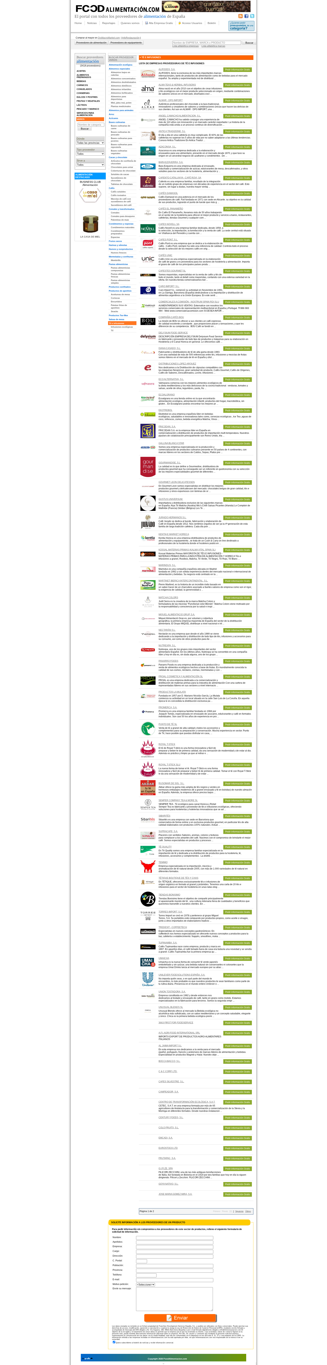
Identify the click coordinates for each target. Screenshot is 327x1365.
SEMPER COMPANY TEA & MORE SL (178, 800)
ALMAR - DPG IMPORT (171, 100)
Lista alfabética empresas (185, 46)
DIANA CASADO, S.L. (170, 348)
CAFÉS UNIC (165, 255)
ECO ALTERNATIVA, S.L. (171, 379)
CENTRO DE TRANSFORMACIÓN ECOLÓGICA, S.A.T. (187, 1102)
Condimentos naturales (122, 227)
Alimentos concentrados (123, 78)
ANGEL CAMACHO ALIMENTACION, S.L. (180, 115)
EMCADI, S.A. (166, 1137)
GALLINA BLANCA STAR (171, 443)
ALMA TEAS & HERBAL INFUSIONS (177, 84)
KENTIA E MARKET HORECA (174, 534)
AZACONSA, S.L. (167, 146)
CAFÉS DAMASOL (168, 193)
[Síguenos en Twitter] (252, 17)
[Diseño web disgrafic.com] (87, 1358)
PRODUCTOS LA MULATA (172, 692)
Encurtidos (116, 301)
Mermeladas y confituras (121, 257)
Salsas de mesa (116, 319)
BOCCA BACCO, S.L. (169, 1061)
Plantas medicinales (121, 106)
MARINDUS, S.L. (167, 565)
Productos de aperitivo (120, 291)
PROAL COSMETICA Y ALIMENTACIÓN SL (181, 676)
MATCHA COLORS (168, 597)
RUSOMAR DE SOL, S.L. (171, 783)
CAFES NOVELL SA (169, 224)
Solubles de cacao (120, 174)
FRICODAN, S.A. (167, 426)
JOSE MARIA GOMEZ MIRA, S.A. (175, 1194)
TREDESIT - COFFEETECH (173, 927)
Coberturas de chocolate (123, 171)
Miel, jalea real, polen (121, 103)
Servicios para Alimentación (85, 114)
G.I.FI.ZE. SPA (166, 1168)
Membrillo (116, 260)
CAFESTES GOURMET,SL (172, 270)
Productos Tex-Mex (118, 315)
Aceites (81, 71)
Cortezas (115, 298)
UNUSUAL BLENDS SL (171, 1007)
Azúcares (113, 118)
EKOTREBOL (165, 410)
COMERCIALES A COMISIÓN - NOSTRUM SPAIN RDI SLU (189, 301)
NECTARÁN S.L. (167, 630)
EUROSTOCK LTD (168, 1148)
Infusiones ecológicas (122, 327)
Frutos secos (115, 241)
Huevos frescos (118, 253)
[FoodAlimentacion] (118, 13)
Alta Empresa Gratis (161, 23)
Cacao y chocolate (118, 157)
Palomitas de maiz (120, 220)
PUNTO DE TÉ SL (168, 724)
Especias (115, 237)
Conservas (83, 93)
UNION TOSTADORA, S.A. (172, 991)
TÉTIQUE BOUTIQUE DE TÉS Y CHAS (178, 878)
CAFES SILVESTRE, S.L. (171, 1081)
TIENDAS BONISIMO (169, 894)
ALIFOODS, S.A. (167, 69)
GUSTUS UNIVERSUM (171, 499)
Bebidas (81, 81)
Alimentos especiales (119, 69)
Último (248, 1211)
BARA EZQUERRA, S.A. (171, 162)
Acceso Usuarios (192, 23)
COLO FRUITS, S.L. (169, 1127)
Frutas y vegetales (88, 101)
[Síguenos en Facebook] (246, 17)
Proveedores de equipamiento (126, 42)
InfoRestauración (131, 37)
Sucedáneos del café (121, 205)
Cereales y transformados (121, 209)
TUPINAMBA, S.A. (168, 942)
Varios (80, 119)
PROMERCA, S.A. (168, 707)
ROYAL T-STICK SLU (169, 764)
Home (78, 23)
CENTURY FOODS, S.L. (171, 1117)
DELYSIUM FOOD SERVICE (173, 332)
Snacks (114, 311)
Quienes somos (130, 23)
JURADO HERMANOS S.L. (172, 517)
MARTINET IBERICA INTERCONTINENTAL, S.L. (183, 580)
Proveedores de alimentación (91, 42)
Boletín (212, 23)
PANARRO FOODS (168, 661)
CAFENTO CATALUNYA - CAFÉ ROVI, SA (180, 177)
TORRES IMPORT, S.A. (170, 911)
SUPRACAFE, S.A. (168, 831)
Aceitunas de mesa (120, 294)
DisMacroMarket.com (109, 37)
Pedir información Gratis (237, 69)
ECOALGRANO (167, 394)
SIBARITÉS (164, 816)
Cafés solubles (118, 192)
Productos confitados (120, 287)
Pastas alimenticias (118, 264)
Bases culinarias (117, 122)
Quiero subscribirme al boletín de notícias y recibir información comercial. (145, 1343)
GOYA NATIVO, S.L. (168, 1184)
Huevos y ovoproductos (121, 249)
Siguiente (239, 1211)
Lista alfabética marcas (213, 46)
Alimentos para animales (121, 110)
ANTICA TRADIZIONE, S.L (172, 131)
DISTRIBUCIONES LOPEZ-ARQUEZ (177, 363)
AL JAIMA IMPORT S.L (170, 1045)
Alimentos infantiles (121, 89)
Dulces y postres (87, 97)
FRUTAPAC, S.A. (167, 1158)
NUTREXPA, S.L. (167, 645)
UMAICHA (164, 958)
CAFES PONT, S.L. (168, 239)
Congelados (84, 89)
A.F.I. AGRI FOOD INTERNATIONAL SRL (179, 1032)
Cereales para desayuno (123, 216)
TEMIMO (163, 862)
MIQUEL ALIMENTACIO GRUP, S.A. (177, 614)
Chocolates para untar (122, 167)
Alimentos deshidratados (123, 82)
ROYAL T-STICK (167, 744)
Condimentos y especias (121, 224)
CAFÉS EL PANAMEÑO (171, 208)
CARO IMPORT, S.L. (169, 286)
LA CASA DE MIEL (90, 236)
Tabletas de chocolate (122, 184)
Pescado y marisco (88, 109)
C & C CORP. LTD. (168, 1071)
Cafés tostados (118, 195)
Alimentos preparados (84, 76)
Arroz (111, 114)
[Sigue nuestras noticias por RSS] (240, 17)
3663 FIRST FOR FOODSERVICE (176, 1022)
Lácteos (82, 105)
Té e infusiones (116, 323)
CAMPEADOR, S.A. (169, 1091)
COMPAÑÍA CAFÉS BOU (171, 317)
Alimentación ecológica (120, 65)
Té (112, 330)
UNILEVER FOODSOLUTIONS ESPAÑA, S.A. (182, 975)
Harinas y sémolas (118, 245)
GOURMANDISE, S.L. (170, 462)
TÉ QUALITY (165, 846)
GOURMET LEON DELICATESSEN (177, 482)
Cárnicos (82, 85)
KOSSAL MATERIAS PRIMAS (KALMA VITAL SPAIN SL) (187, 549)
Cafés (111, 188)
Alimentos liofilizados (122, 93)
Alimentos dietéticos (121, 86)
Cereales (115, 213)
